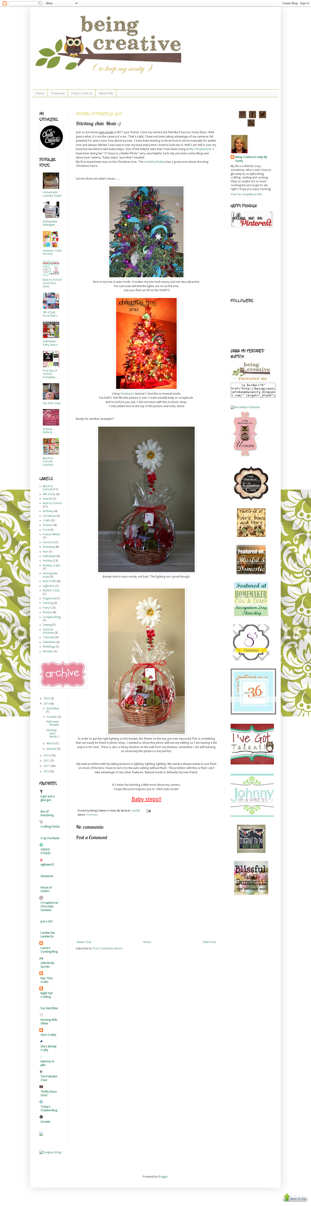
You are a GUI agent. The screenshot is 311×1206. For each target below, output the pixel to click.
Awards (47, 498)
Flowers (48, 525)
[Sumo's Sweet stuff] (251, 659)
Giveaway (49, 546)
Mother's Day (51, 590)
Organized (49, 598)
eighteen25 (47, 864)
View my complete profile (246, 194)
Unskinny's (127, 393)
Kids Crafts (49, 581)
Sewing (47, 624)
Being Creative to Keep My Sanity (251, 159)
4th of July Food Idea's (50, 314)
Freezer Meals (51, 534)
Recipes (47, 612)
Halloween (49, 556)
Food (46, 529)
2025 (47, 698)
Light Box (48, 586)
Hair (45, 551)
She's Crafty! (48, 1034)
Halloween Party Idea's (50, 343)
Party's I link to (81, 93)
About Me (106, 93)
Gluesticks (47, 876)
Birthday (48, 511)
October (52, 716)
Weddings (49, 646)
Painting (48, 603)
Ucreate (45, 1121)
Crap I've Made (50, 838)
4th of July (49, 494)
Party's (47, 607)
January (52, 748)
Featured (57, 93)
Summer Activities (48, 631)
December (53, 708)
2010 (47, 771)
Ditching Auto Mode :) (52, 733)
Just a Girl (47, 921)
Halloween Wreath (52, 723)
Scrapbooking (52, 617)
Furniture (48, 542)
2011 (47, 766)
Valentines (49, 642)
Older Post (209, 942)
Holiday (47, 560)
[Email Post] (148, 810)
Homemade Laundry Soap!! (52, 194)
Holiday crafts (51, 565)
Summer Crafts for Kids (52, 252)
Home (40, 93)
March (51, 743)
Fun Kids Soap (52, 403)
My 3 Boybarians (200, 149)
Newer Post (84, 942)
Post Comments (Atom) (107, 948)
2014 (47, 703)
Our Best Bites (49, 1008)
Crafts (47, 520)
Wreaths (48, 651)
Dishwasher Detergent (50, 223)
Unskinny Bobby (154, 161)
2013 (47, 755)
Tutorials (48, 637)
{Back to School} (48, 488)
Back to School (52, 503)
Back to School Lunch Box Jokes (52, 283)
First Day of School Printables (50, 374)
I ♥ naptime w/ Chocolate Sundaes (49, 906)
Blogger (163, 1176)
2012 (47, 760)
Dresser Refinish (48, 431)
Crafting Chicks (50, 826)
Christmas (92, 814)
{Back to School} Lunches (48, 461)
